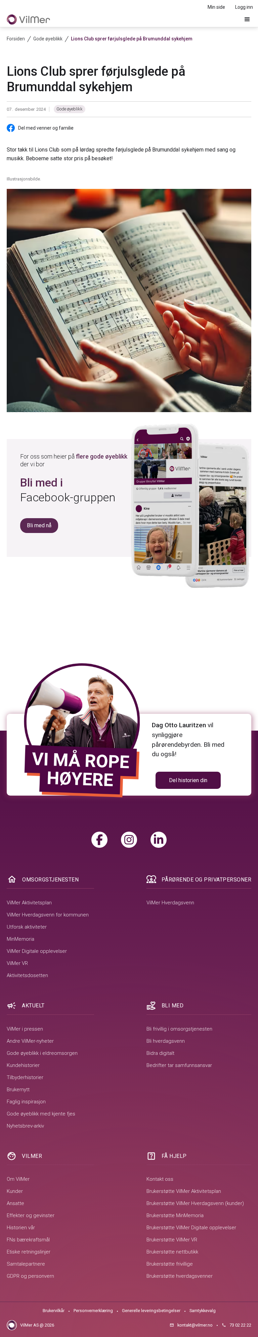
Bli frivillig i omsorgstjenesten (179, 1029)
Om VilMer (18, 1179)
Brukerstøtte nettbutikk (172, 1252)
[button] (247, 19)
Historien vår (21, 1228)
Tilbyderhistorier (25, 1077)
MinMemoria (20, 939)
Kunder (15, 1191)
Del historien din (188, 780)
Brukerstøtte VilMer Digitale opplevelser (191, 1228)
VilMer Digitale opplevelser (37, 951)
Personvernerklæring (93, 1310)
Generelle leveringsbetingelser (151, 1310)
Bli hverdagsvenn (165, 1041)
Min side (216, 7)
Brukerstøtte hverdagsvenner (179, 1276)
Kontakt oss (159, 1179)
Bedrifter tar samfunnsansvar (179, 1065)
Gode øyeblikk (69, 108)
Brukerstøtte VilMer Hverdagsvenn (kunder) (195, 1203)
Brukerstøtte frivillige (169, 1264)
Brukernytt (18, 1090)
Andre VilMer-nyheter (30, 1041)
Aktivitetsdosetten (27, 975)
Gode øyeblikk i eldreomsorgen (42, 1053)
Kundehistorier (23, 1065)
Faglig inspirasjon (26, 1102)
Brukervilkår (53, 1310)
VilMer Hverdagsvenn (170, 903)
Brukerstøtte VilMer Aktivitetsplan (183, 1191)
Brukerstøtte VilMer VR (171, 1240)
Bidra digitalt (160, 1053)
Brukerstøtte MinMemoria (175, 1215)
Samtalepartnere (26, 1264)
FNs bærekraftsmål (28, 1240)
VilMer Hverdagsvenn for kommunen (48, 915)
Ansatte (15, 1203)
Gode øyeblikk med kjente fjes (41, 1114)
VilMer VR (17, 963)
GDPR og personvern (30, 1276)
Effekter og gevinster (30, 1215)
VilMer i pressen (25, 1029)
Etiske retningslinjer (28, 1252)
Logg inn (244, 7)
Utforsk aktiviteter (27, 927)
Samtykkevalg (202, 1310)
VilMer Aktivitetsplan (29, 903)
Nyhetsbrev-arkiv (25, 1126)
